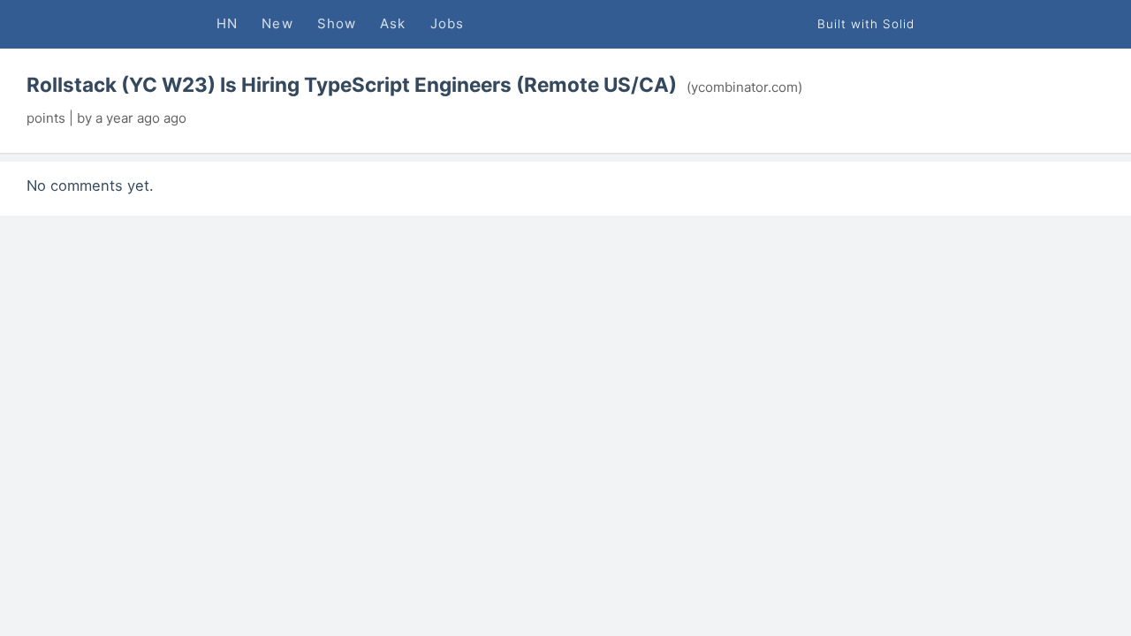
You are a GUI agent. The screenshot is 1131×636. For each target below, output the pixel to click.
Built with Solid (866, 24)
